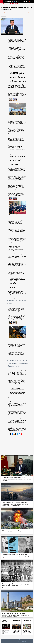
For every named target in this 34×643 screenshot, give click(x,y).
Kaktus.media (10, 42)
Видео (10, 3)
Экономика (18, 16)
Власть (7, 16)
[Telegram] (17, 434)
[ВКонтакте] (12, 434)
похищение (16, 403)
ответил (14, 345)
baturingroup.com (24, 641)
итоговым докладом (17, 59)
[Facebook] (19, 434)
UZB (21, 1)
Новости (2, 3)
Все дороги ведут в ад (27, 620)
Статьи (6, 3)
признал (20, 423)
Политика (10, 16)
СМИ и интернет (14, 16)
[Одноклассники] (14, 434)
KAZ (12, 1)
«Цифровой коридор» (16, 620)
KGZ (14, 1)
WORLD (24, 1)
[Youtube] (21, 434)
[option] (10, 99)
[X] (10, 434)
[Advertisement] (17, 443)
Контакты (3, 639)
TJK (16, 1)
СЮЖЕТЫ (16, 3)
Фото (13, 3)
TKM (18, 1)
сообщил (13, 250)
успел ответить (23, 429)
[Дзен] (16, 434)
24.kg (21, 298)
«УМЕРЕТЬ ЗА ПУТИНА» (4, 621)
